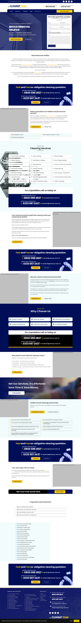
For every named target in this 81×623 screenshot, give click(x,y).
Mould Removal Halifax (22, 531)
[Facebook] (64, 1)
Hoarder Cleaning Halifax (22, 536)
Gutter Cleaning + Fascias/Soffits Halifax (26, 540)
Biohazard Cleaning (12, 600)
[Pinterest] (66, 1)
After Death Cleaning (12, 601)
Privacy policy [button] (44, 620)
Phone (49, 26)
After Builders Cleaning (37, 412)
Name (49, 22)
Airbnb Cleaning (29, 603)
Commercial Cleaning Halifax (23, 544)
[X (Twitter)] (69, 1)
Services (17, 11)
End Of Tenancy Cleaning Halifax (24, 523)
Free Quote (46, 102)
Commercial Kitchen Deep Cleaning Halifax (26, 546)
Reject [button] (71, 620)
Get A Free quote (64, 11)
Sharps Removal (11, 604)
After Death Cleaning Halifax (23, 535)
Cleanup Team (47, 126)
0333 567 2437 (57, 599)
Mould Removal (35, 126)
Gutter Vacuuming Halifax (22, 555)
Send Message (52, 45)
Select (49, 31)
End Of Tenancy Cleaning (13, 593)
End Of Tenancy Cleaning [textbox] (54, 33)
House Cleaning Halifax (22, 525)
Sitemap (43, 599)
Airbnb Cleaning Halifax (22, 553)
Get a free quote (16, 39)
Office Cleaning (29, 602)
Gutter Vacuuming (29, 605)
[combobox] (59, 33)
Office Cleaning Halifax (22, 551)
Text (49, 35)
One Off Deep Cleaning (13, 597)
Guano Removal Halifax (22, 559)
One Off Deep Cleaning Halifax (23, 529)
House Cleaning (11, 595)
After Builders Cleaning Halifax (23, 527)
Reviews (25, 11)
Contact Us (38, 11)
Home (11, 11)
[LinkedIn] (72, 1)
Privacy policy (44, 600)
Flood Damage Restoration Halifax (24, 542)
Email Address (63, 22)
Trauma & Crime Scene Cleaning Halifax (25, 557)
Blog (31, 11)
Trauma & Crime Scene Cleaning (32, 606)
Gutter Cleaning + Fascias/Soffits (15, 605)
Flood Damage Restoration (13, 608)
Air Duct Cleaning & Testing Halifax (24, 550)
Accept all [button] (77, 620)
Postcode (62, 26)
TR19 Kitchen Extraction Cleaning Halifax (25, 548)
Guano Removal (11, 607)
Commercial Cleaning (53, 412)
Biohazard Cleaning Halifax (23, 533)
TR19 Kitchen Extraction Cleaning (32, 598)
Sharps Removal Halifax (22, 538)
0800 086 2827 (57, 594)
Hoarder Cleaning (12, 603)
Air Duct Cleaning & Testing (31, 599)
